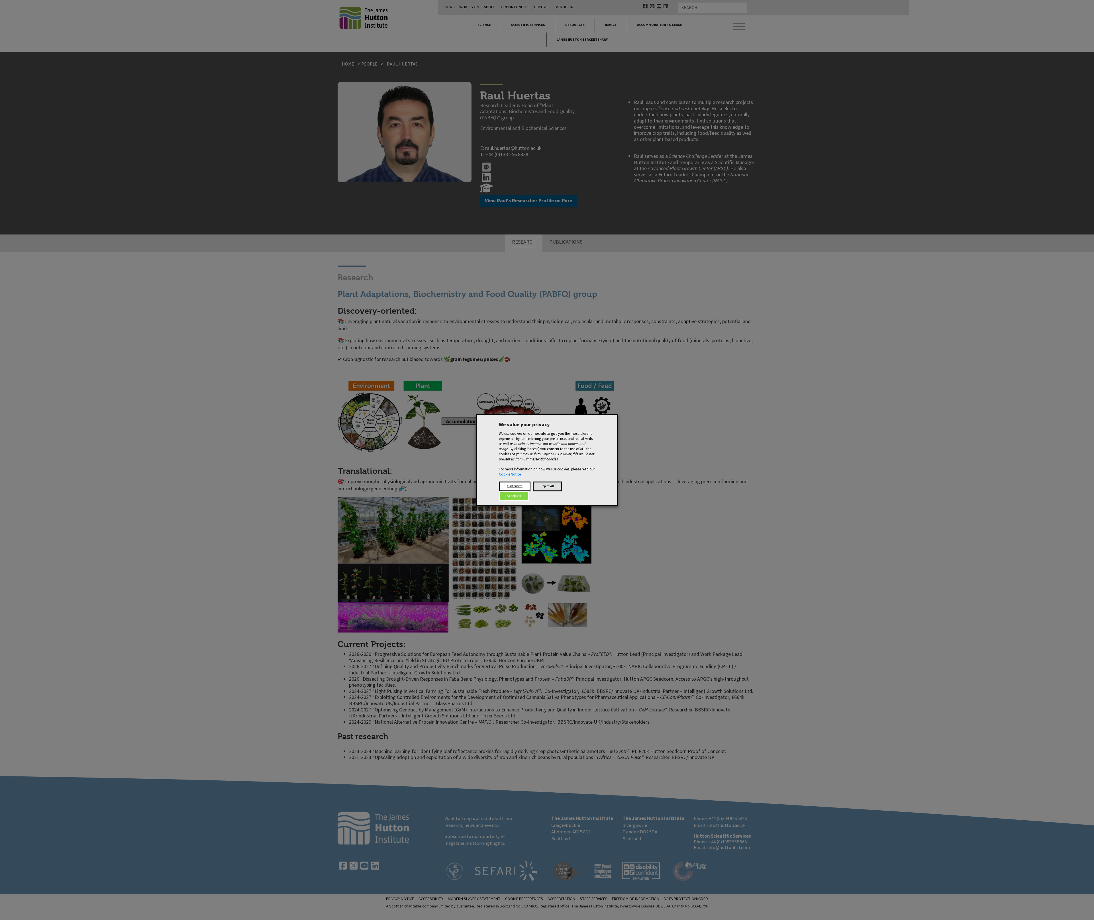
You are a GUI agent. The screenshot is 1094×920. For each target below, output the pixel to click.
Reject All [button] (547, 486)
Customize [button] (514, 486)
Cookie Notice (510, 474)
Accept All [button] (514, 495)
